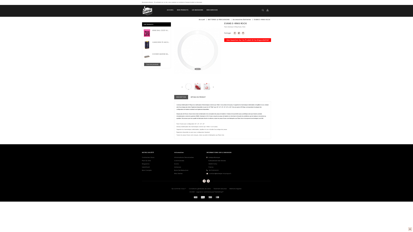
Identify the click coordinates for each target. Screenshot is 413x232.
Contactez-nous (148, 157)
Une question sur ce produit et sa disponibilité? (248, 40)
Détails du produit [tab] (198, 97)
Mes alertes (178, 173)
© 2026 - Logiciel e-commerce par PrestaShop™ (206, 192)
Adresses (177, 167)
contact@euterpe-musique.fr (220, 173)
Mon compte (147, 170)
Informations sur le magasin (218, 152)
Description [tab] (181, 97)
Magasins (145, 164)
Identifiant (146, 167)
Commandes (179, 161)
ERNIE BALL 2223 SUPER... (160, 30)
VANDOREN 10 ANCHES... (160, 42)
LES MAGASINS (197, 10)
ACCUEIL (170, 10)
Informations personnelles (184, 157)
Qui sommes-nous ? (179, 189)
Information (179, 152)
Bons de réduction (181, 170)
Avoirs (176, 164)
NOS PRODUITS (182, 10)
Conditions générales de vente (200, 189)
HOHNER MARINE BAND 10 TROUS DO (160, 54)
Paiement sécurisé (220, 189)
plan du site (146, 161)
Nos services (212, 10)
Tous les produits (152, 64)
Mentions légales (235, 189)
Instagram (208, 181)
